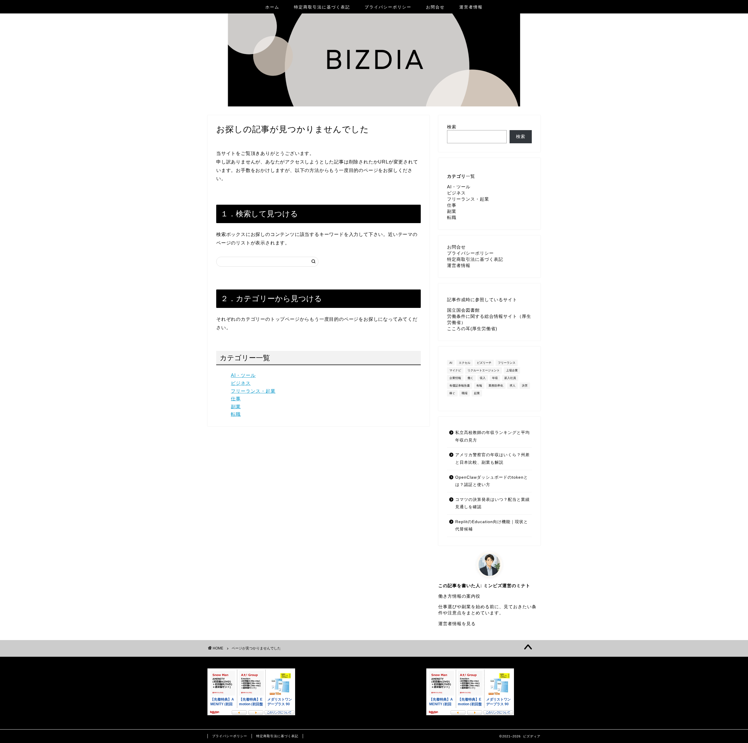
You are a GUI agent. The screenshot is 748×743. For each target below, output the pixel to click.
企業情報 (455, 378)
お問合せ (435, 7)
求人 (512, 385)
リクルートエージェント (484, 370)
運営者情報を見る (457, 623)
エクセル (464, 362)
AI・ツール (243, 375)
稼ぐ (452, 393)
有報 (479, 385)
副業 (236, 406)
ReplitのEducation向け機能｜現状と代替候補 (491, 526)
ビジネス (241, 383)
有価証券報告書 (459, 385)
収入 (483, 378)
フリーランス (506, 362)
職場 (465, 393)
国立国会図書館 (463, 310)
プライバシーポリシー (388, 7)
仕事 (236, 398)
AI (450, 362)
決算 (525, 385)
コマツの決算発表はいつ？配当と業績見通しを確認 (492, 503)
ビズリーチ (484, 362)
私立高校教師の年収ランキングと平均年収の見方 (492, 436)
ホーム (272, 7)
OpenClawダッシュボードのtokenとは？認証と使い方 (491, 481)
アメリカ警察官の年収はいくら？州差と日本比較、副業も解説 (492, 459)
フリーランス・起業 (253, 391)
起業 (477, 393)
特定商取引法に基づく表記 (322, 7)
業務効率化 (496, 385)
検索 (451, 126)
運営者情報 (471, 7)
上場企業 (512, 370)
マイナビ (455, 370)
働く (470, 378)
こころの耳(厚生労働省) (472, 328)
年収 (495, 378)
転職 (236, 414)
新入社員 (510, 378)
